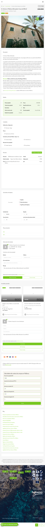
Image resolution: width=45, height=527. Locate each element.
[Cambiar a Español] (4, 356)
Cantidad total (5, 211)
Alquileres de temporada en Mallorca (9, 436)
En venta (7, 13)
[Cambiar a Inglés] (12, 356)
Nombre (4, 255)
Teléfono (24, 255)
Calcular (22, 403)
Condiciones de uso (21, 274)
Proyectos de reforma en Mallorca (8, 434)
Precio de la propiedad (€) (8, 375)
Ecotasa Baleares (5, 440)
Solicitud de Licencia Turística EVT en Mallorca (10, 438)
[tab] (37, 18)
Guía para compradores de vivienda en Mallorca (11, 414)
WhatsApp (19, 246)
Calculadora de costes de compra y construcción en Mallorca (13, 416)
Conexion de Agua (9, 139)
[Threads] (37, 478)
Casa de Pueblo (8, 6)
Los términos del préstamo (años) (29, 217)
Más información (8, 365)
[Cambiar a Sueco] (10, 356)
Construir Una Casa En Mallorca (8, 424)
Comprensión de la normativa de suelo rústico (10, 426)
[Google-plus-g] (33, 475)
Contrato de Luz (27, 139)
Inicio (3, 6)
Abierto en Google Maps (37, 152)
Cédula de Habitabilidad (7, 420)
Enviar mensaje (32, 277)
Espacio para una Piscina (10, 133)
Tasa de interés (5, 217)
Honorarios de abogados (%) (9, 396)
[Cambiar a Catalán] (15, 356)
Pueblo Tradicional (9, 145)
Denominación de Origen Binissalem (10, 90)
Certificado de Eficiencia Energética (9, 422)
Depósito (24, 211)
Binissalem (5, 78)
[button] (39, 6)
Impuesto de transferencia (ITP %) (10, 381)
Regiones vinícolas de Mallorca (8, 442)
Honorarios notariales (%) (8, 386)
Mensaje (4, 265)
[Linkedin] (33, 478)
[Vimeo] (41, 475)
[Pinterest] (41, 478)
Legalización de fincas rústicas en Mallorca (10, 428)
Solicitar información (12, 277)
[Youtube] (37, 482)
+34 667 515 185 (13, 246)
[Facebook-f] (37, 471)
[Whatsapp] (33, 471)
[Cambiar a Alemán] (7, 356)
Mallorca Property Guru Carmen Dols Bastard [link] (11, 314)
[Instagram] (37, 475)
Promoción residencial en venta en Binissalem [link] (32, 303)
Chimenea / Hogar (9, 128)
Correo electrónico (6, 260)
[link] (11, 294)
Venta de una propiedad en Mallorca (9, 418)
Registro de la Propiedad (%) (9, 391)
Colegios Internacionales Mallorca (8, 444)
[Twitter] (41, 471)
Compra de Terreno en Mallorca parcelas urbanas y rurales (12, 430)
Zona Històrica (27, 145)
